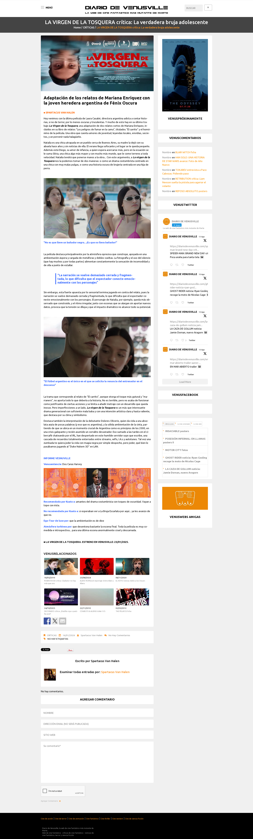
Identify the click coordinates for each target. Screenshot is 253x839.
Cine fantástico (92, 819)
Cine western (117, 819)
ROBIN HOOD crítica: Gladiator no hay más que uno (60, 582)
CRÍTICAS (88, 27)
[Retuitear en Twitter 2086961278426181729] (178, 340)
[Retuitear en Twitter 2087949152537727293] (178, 265)
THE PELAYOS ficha (123, 611)
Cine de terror (61, 819)
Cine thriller (105, 819)
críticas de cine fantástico (72, 833)
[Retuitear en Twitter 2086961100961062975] (178, 374)
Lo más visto (197, 424)
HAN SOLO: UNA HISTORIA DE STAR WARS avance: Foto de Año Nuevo (183, 161)
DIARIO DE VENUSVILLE (183, 236)
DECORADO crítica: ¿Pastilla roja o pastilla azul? (61, 612)
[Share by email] (62, 621)
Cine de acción (47, 819)
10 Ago (202, 274)
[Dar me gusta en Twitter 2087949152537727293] (184, 265)
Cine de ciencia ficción (134, 819)
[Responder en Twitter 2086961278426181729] (172, 340)
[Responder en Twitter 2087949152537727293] (172, 265)
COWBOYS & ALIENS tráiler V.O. (93, 611)
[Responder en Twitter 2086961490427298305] (172, 303)
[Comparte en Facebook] (47, 621)
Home (77, 27)
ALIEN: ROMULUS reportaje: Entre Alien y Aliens (97, 582)
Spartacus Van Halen (91, 635)
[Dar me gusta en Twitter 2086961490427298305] (184, 303)
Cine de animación (76, 819)
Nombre (166, 152)
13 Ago (202, 237)
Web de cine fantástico (51, 833)
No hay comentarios (119, 635)
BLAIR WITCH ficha (185, 152)
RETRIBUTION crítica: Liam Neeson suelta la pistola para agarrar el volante (184, 182)
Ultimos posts (169, 424)
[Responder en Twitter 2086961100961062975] (172, 374)
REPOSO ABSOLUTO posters (191, 191)
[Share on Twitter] (54, 621)
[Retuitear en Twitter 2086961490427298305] (178, 303)
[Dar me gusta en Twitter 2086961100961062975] (184, 374)
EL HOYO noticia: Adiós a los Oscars (130, 581)
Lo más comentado (183, 424)
